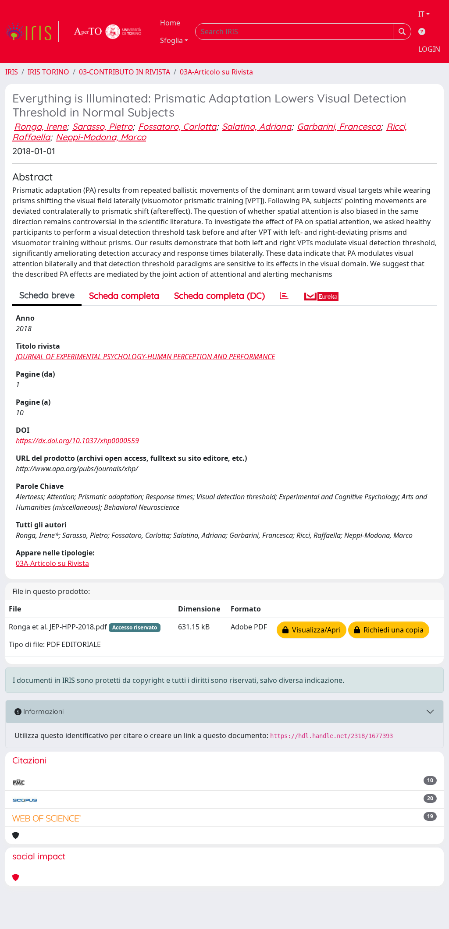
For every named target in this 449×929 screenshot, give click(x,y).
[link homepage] (32, 31)
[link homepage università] (108, 31)
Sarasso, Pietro (102, 126)
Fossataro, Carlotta (177, 126)
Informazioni (42, 711)
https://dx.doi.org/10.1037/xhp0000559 (77, 440)
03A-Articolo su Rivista (216, 72)
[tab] (284, 295)
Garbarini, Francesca (339, 126)
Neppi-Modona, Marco (101, 136)
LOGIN (429, 49)
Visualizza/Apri (315, 630)
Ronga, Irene (40, 126)
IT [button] (421, 14)
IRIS (11, 72)
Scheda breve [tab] (47, 295)
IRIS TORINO (48, 72)
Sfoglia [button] (171, 40)
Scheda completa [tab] (124, 295)
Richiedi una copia (392, 630)
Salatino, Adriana (256, 126)
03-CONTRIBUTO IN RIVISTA (124, 72)
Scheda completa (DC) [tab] (219, 295)
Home (170, 23)
